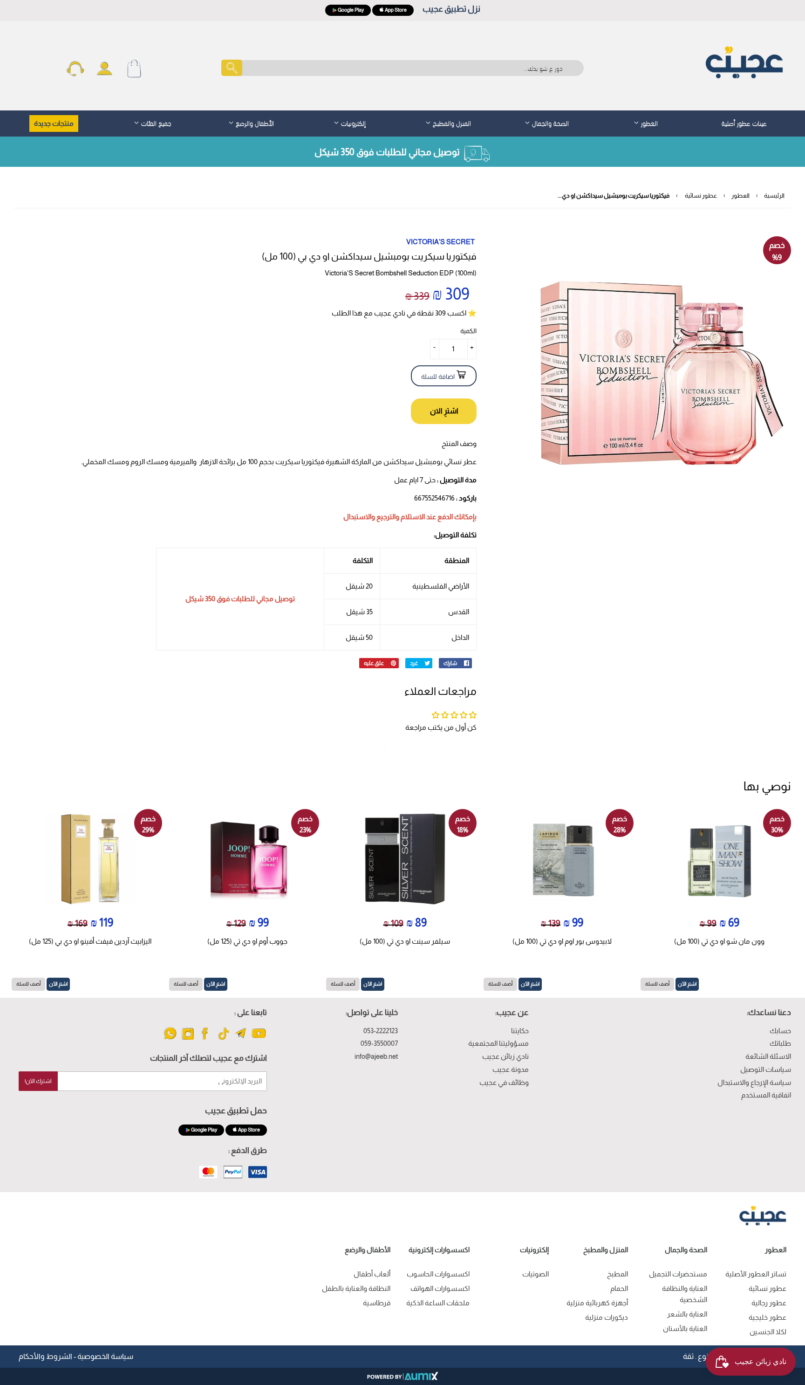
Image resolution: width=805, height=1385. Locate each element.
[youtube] (259, 1039)
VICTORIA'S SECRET (440, 242)
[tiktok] (223, 1039)
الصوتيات (535, 1274)
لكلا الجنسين (768, 1332)
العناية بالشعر (687, 1314)
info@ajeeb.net (376, 1056)
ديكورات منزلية (606, 1317)
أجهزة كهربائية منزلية (597, 1303)
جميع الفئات (155, 122)
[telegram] (241, 1039)
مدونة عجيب (510, 1069)
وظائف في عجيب (504, 1082)
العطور (648, 122)
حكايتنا (520, 1031)
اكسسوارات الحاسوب (438, 1274)
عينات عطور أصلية (744, 122)
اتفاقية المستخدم (766, 1095)
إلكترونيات (352, 122)
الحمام (619, 1288)
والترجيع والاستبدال (371, 517)
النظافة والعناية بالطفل (356, 1288)
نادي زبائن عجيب (505, 1056)
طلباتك (780, 1043)
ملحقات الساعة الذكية (438, 1303)
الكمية (468, 331)
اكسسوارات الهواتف (440, 1288)
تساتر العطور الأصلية (755, 1274)
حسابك (780, 1031)
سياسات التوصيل (765, 1069)
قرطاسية (376, 1303)
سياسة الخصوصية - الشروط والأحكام (76, 1356)
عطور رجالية (768, 1303)
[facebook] (206, 1039)
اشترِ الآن (687, 984)
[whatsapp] (170, 1039)
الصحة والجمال (549, 122)
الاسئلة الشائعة (768, 1056)
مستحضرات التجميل (678, 1274)
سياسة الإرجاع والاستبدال (754, 1082)
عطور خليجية (767, 1317)
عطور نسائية (701, 195)
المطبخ (617, 1274)
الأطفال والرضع (254, 122)
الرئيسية (774, 195)
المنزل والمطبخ (451, 122)
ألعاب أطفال (372, 1274)
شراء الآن (444, 411)
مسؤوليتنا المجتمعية (498, 1043)
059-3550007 (379, 1043)
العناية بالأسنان (685, 1328)
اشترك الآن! (38, 1081)
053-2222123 (380, 1031)
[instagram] (188, 1039)
